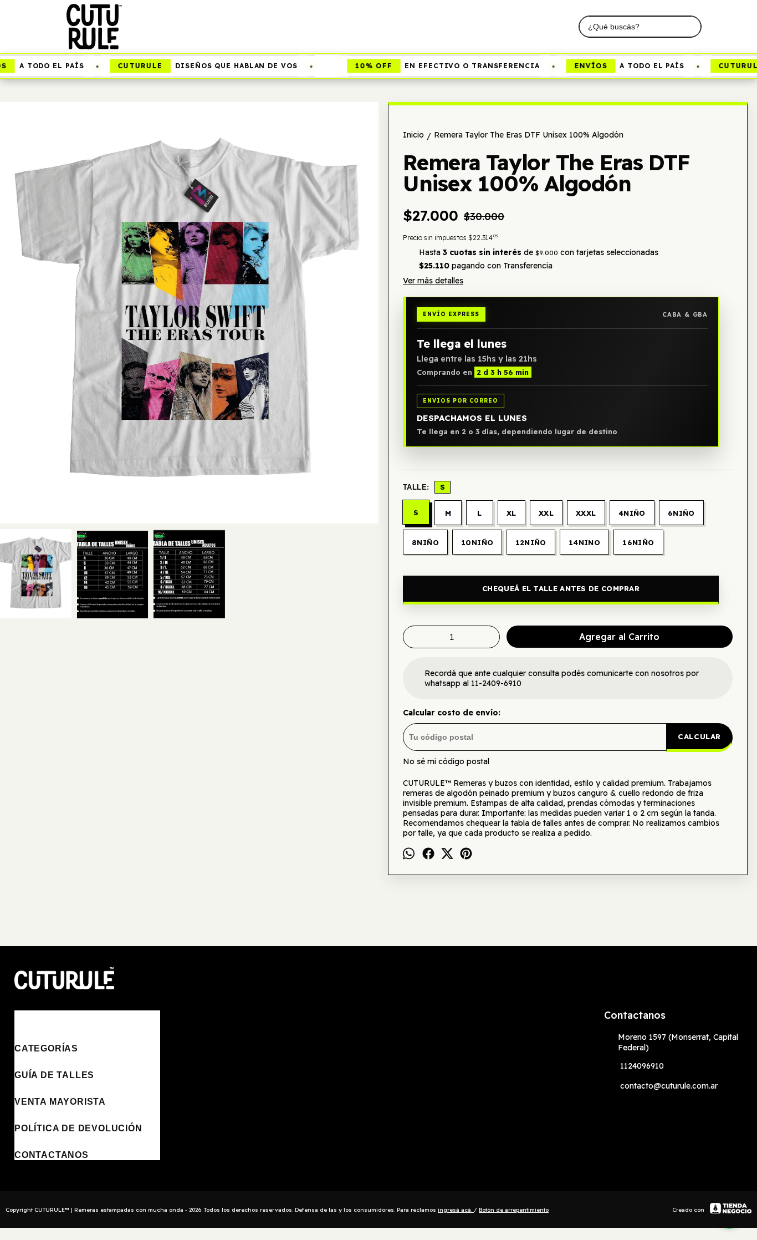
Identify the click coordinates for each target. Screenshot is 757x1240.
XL (511, 513)
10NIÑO (477, 542)
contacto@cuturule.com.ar (669, 1086)
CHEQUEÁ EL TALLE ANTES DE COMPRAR (561, 588)
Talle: (424, 486)
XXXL (586, 513)
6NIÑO (681, 513)
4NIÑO (632, 513)
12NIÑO (530, 542)
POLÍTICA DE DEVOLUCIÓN (78, 1128)
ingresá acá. (456, 1209)
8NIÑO (425, 542)
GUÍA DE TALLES (54, 1075)
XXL (546, 513)
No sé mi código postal (446, 761)
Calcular (699, 736)
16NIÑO (638, 542)
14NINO (584, 542)
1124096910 (642, 1066)
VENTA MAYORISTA (60, 1101)
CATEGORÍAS (46, 1048)
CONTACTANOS (51, 1155)
